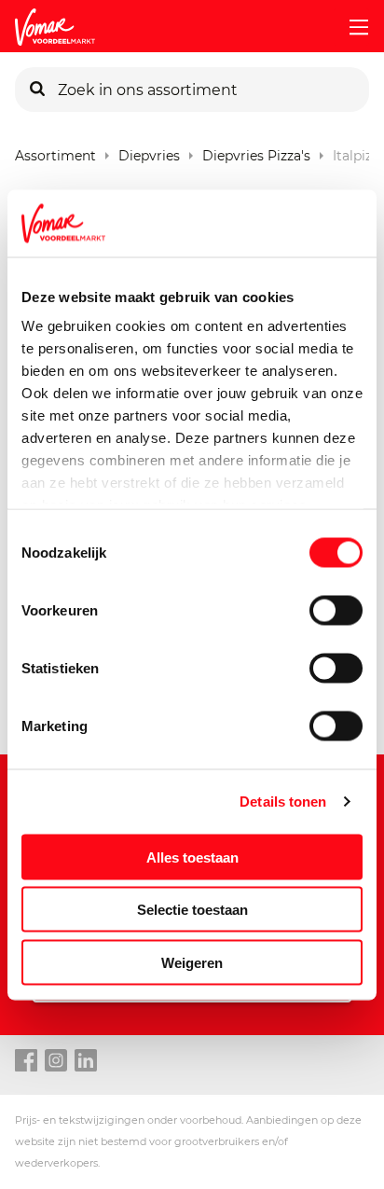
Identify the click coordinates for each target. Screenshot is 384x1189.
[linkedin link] (86, 1061)
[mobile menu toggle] (351, 27)
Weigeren (192, 962)
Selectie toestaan (192, 910)
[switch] (336, 610)
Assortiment (55, 151)
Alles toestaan (192, 856)
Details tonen (283, 801)
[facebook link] (26, 1061)
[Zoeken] (37, 89)
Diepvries (149, 151)
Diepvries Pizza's (256, 151)
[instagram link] (56, 1061)
